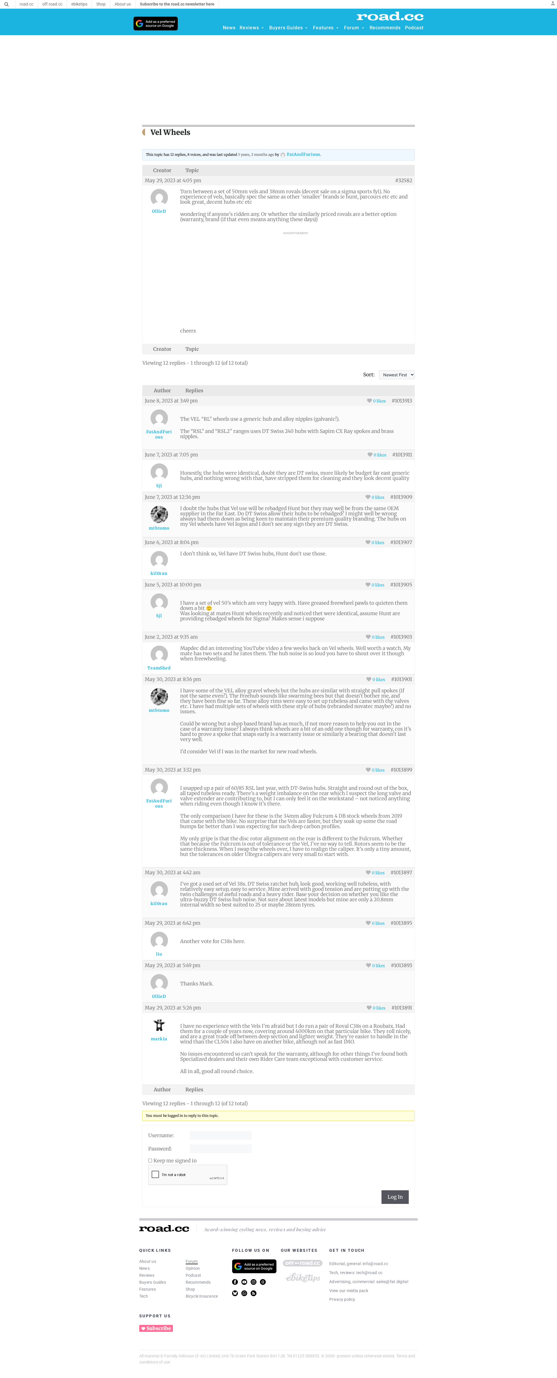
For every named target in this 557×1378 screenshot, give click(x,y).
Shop (190, 1289)
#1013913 (402, 400)
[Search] (6, 4)
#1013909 (401, 497)
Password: (160, 1148)
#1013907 (401, 542)
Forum (192, 1261)
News (144, 1268)
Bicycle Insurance (202, 1296)
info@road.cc (375, 1263)
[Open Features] (337, 27)
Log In (395, 1197)
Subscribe (159, 1328)
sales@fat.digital (392, 1281)
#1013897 (401, 872)
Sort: (369, 374)
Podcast (193, 1275)
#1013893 (401, 965)
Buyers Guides (152, 1282)
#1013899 (401, 769)
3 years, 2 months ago (256, 154)
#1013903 (401, 637)
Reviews (147, 1275)
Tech (143, 1296)
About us (147, 1261)
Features (147, 1289)
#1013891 (401, 1007)
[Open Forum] (363, 27)
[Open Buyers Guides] (306, 27)
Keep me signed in (175, 1160)
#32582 (403, 180)
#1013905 (401, 584)
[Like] (369, 401)
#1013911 (402, 454)
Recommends (198, 1282)
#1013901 (401, 679)
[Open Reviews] (262, 27)
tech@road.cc (369, 1272)
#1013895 (401, 923)
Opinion (193, 1268)
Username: (161, 1135)
